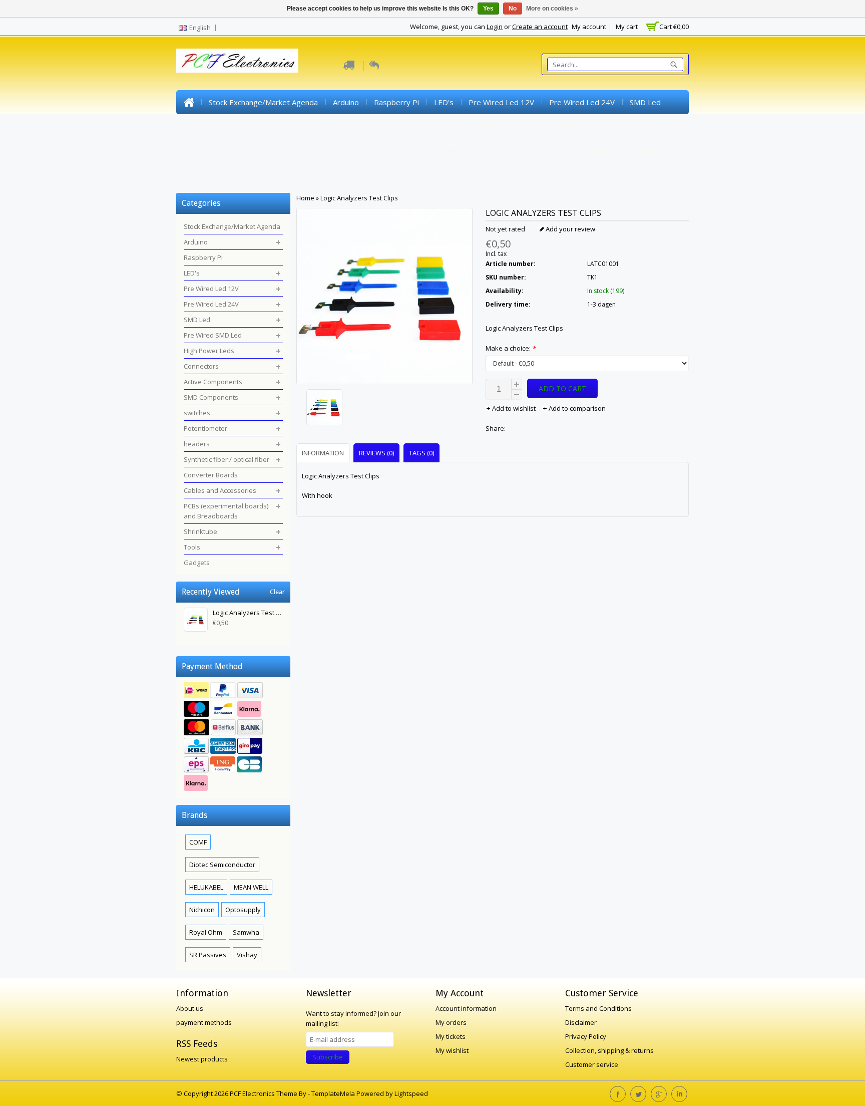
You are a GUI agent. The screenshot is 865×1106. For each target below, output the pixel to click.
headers (199, 150)
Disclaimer (581, 1022)
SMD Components (510, 126)
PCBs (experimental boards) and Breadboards (600, 150)
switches (571, 126)
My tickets (451, 1036)
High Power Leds (297, 126)
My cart (627, 26)
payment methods (204, 1022)
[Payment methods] (233, 737)
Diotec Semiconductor (222, 864)
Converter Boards (377, 150)
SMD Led (645, 102)
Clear (277, 592)
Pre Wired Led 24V (582, 102)
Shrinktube (202, 174)
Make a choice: (511, 348)
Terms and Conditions (598, 1008)
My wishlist (452, 1050)
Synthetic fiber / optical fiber (280, 150)
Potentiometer (627, 126)
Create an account (540, 26)
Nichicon (202, 909)
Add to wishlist (514, 408)
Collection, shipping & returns (609, 1050)
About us (189, 1008)
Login (495, 26)
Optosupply (243, 909)
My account (589, 26)
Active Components (430, 126)
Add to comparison (576, 408)
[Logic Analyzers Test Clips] (384, 408)
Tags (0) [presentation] (421, 452)
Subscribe (327, 1056)
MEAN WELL (251, 887)
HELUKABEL (206, 887)
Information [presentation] (323, 452)
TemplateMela (333, 1093)
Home (188, 102)
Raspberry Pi (396, 102)
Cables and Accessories (464, 150)
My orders (451, 1022)
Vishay (247, 954)
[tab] (324, 452)
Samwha (246, 932)
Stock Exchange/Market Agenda (263, 102)
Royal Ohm (205, 932)
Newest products (202, 1058)
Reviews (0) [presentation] (376, 452)
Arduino (346, 102)
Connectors (361, 126)
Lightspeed (411, 1093)
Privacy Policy (585, 1036)
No (513, 8)
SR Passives (207, 954)
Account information (466, 1008)
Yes (488, 8)
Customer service (591, 1064)
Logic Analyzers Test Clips (359, 197)
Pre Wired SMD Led (218, 126)
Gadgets (284, 174)
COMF (198, 842)
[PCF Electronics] (237, 61)
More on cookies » (552, 8)
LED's (444, 102)
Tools (244, 174)
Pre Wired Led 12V (501, 102)
